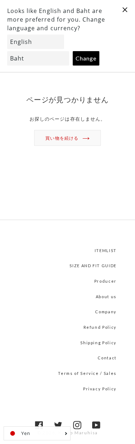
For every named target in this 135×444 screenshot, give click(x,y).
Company (106, 311)
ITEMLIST (106, 250)
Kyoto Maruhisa (78, 432)
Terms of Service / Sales (87, 373)
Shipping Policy (98, 342)
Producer (105, 281)
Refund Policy (100, 327)
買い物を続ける (61, 138)
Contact (107, 357)
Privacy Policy (100, 388)
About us (106, 296)
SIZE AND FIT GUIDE (93, 265)
